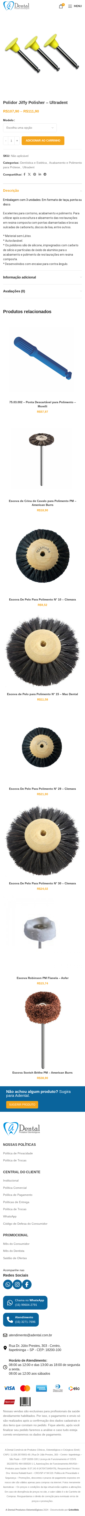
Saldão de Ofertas (15, 1258)
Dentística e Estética (33, 162)
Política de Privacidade (18, 1153)
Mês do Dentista (13, 1250)
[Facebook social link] (24, 174)
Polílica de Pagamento (17, 1194)
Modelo (8, 120)
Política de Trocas (14, 1160)
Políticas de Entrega (16, 1202)
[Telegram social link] (45, 174)
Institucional (11, 1180)
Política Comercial (15, 1187)
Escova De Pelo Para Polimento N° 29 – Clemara (42, 788)
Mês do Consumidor (16, 1243)
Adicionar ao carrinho (43, 140)
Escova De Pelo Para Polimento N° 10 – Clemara (42, 599)
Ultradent (28, 167)
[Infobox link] (25, 1303)
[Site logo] (16, 6)
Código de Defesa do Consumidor (25, 1223)
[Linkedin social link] (39, 174)
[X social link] (29, 174)
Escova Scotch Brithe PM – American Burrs (42, 1072)
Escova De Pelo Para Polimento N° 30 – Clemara (42, 883)
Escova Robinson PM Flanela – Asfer (42, 978)
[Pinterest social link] (34, 174)
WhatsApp (10, 1216)
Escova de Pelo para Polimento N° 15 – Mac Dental (42, 694)
